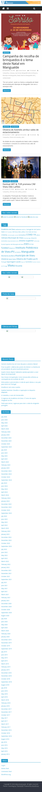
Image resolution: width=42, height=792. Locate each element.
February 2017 (5, 727)
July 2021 (4, 582)
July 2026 (4, 417)
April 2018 (4, 697)
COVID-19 (31, 234)
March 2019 (5, 664)
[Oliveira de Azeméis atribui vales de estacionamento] (21, 98)
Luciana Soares (22, 70)
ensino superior (26, 240)
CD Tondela (8, 232)
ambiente (18, 229)
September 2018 (6, 682)
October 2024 (5, 477)
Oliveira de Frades (24, 259)
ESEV (26, 243)
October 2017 (5, 715)
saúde (18, 262)
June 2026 (4, 420)
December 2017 (6, 709)
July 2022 (4, 549)
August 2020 (5, 615)
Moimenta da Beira (8, 256)
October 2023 (5, 510)
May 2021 (4, 588)
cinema (4, 235)
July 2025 (4, 450)
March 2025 (5, 462)
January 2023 (5, 534)
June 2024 (4, 486)
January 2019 (5, 670)
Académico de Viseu (8, 229)
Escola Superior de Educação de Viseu (12, 244)
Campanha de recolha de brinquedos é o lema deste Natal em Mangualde (21, 61)
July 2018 (4, 688)
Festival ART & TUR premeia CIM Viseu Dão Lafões (19, 185)
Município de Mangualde (9, 75)
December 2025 (6, 438)
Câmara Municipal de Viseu (12, 238)
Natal (18, 75)
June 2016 (4, 745)
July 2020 (4, 619)
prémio (24, 192)
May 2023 (4, 522)
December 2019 (6, 640)
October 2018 (5, 679)
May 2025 (4, 456)
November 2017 (6, 712)
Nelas (14, 259)
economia (4, 241)
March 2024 (5, 495)
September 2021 (6, 579)
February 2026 (5, 432)
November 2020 (6, 606)
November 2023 (6, 507)
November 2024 (6, 474)
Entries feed (5, 768)
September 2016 (6, 736)
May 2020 (4, 625)
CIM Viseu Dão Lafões (15, 192)
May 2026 (4, 423)
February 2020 (5, 634)
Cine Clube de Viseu (31, 232)
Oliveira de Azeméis (15, 137)
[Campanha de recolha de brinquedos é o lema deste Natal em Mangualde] (21, 15)
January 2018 (5, 706)
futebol (5, 247)
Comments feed (6, 771)
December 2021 (6, 570)
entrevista (36, 241)
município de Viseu (25, 255)
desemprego (27, 238)
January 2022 (5, 567)
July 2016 (4, 742)
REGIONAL (6, 52)
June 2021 (4, 585)
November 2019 (6, 643)
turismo (29, 262)
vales (22, 137)
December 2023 (6, 504)
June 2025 (4, 453)
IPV (12, 251)
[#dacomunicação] (3, 8)
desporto (34, 238)
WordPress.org (6, 774)
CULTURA (6, 181)
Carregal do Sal (31, 229)
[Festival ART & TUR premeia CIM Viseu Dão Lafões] (21, 158)
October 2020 (5, 609)
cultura (38, 235)
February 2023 (5, 531)
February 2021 (5, 597)
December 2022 (6, 537)
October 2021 (5, 576)
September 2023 (6, 513)
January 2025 (5, 468)
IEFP (14, 248)
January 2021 (5, 600)
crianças (12, 73)
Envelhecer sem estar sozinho (10, 387)
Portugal (3, 262)
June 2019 (4, 655)
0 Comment (32, 70)
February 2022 (5, 564)
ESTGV (31, 244)
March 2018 (5, 700)
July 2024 (4, 483)
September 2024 (6, 480)
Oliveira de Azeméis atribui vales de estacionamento (21, 131)
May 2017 (4, 718)
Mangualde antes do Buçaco (29, 73)
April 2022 (4, 558)
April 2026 (4, 426)
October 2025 (5, 444)
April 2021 (4, 591)
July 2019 (4, 652)
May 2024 (4, 489)
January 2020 (5, 637)
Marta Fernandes (21, 135)
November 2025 (6, 441)
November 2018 (6, 676)
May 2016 (4, 748)
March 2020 (5, 631)
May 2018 (4, 694)
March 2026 (5, 429)
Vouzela (18, 266)
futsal (11, 248)
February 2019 (5, 667)
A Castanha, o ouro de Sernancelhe (12, 395)
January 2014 (5, 754)
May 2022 (4, 555)
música (4, 259)
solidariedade (7, 78)
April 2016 (4, 751)
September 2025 (6, 447)
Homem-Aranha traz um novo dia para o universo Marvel (19, 364)
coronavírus (22, 235)
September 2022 (6, 546)
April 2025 (4, 459)
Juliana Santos (20, 189)
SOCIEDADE (15, 126)
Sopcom (23, 262)
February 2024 (5, 498)
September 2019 (6, 649)
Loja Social (18, 73)
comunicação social (12, 235)
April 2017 (4, 721)
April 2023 (4, 525)
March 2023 (5, 528)
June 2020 (4, 622)
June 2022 (4, 552)
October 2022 (5, 543)
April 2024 (4, 492)
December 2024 (6, 471)
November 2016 (6, 730)
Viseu (11, 265)
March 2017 (5, 724)
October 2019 (5, 646)
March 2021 (5, 594)
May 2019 (4, 658)
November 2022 (6, 540)
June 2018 (4, 691)
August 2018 (5, 685)
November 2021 (6, 573)
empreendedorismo (13, 241)
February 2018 (5, 703)
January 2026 (5, 435)
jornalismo (18, 252)
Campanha (6, 73)
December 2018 (6, 673)
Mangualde (27, 251)
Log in (3, 765)
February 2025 (5, 465)
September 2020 (6, 612)
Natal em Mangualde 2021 (28, 75)
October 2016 (5, 733)
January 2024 (5, 501)
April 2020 (4, 628)
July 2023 (4, 516)
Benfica (24, 229)
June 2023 (4, 519)
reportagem (11, 262)
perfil (35, 259)
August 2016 (5, 739)
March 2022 (5, 561)
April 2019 (4, 661)
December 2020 (6, 603)
